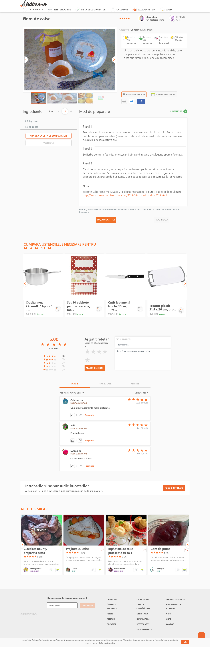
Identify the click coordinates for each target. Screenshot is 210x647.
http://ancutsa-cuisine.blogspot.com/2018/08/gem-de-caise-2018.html (125, 195)
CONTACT (170, 624)
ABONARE (88, 605)
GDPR (168, 613)
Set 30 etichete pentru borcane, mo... (78, 306)
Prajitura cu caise (77, 549)
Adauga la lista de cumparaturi (48, 135)
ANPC (168, 619)
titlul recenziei (123, 339)
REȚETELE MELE (143, 619)
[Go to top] (201, 635)
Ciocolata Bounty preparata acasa (35, 551)
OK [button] (185, 642)
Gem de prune (160, 549)
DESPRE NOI (112, 599)
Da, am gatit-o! (106, 219)
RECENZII (111, 619)
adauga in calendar (165, 94)
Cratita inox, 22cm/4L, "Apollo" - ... (39, 306)
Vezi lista (48, 142)
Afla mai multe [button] (106, 643)
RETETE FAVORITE (144, 629)
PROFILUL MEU (143, 599)
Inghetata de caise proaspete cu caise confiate (120, 551)
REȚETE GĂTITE (143, 624)
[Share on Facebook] (141, 101)
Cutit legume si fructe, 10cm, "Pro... (119, 306)
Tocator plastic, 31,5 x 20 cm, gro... (162, 307)
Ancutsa (151, 17)
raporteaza (161, 219)
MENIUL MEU (142, 613)
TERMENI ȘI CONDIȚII (175, 599)
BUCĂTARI (111, 624)
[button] (26, 60)
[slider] (124, 18)
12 (65, 111)
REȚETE (110, 613)
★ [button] (120, 18)
